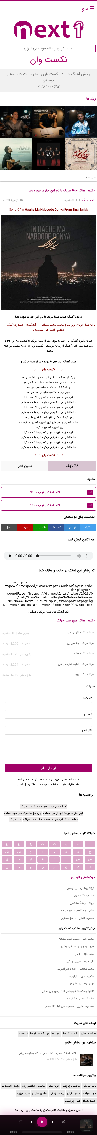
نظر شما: (87, 730)
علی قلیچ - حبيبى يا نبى (80, 961)
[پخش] (42, 1122)
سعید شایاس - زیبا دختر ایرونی (75, 968)
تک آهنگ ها (61, 611)
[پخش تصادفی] (63, 1122)
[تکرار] (21, 1122)
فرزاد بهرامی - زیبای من (80, 888)
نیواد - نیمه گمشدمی (82, 903)
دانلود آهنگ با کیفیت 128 (61, 505)
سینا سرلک (53, 316)
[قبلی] (31, 1122)
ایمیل (9, 527)
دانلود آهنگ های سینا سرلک (76, 620)
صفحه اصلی (88, 1033)
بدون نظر (25, 466)
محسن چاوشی (70, 1085)
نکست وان (48, 369)
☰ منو (88, 9)
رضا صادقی (89, 1085)
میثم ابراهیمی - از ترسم (80, 998)
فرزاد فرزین (23, 1093)
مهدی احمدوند (11, 1085)
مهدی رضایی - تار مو (81, 983)
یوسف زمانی (56, 1093)
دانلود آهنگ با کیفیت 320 (61, 492)
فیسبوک (56, 527)
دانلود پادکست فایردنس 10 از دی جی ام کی (67, 991)
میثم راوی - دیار (85, 953)
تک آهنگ (88, 200)
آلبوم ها (56, 1033)
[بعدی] (53, 1122)
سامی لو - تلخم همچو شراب (77, 910)
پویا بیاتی (53, 1085)
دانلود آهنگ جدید (71, 316)
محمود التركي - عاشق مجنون (77, 918)
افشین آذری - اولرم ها (81, 976)
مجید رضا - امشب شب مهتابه (76, 938)
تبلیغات (23, 1033)
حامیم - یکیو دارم (84, 895)
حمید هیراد (89, 1100)
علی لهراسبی (72, 1100)
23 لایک (72, 466)
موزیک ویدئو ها (39, 1033)
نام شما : (87, 698)
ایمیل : (88, 714)
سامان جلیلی (39, 1093)
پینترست (25, 527)
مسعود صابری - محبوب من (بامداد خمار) (69, 1006)
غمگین (32, 611)
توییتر (72, 527)
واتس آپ (40, 527)
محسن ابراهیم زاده (33, 1085)
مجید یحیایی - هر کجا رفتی (77, 946)
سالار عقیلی (74, 1093)
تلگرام (88, 527)
